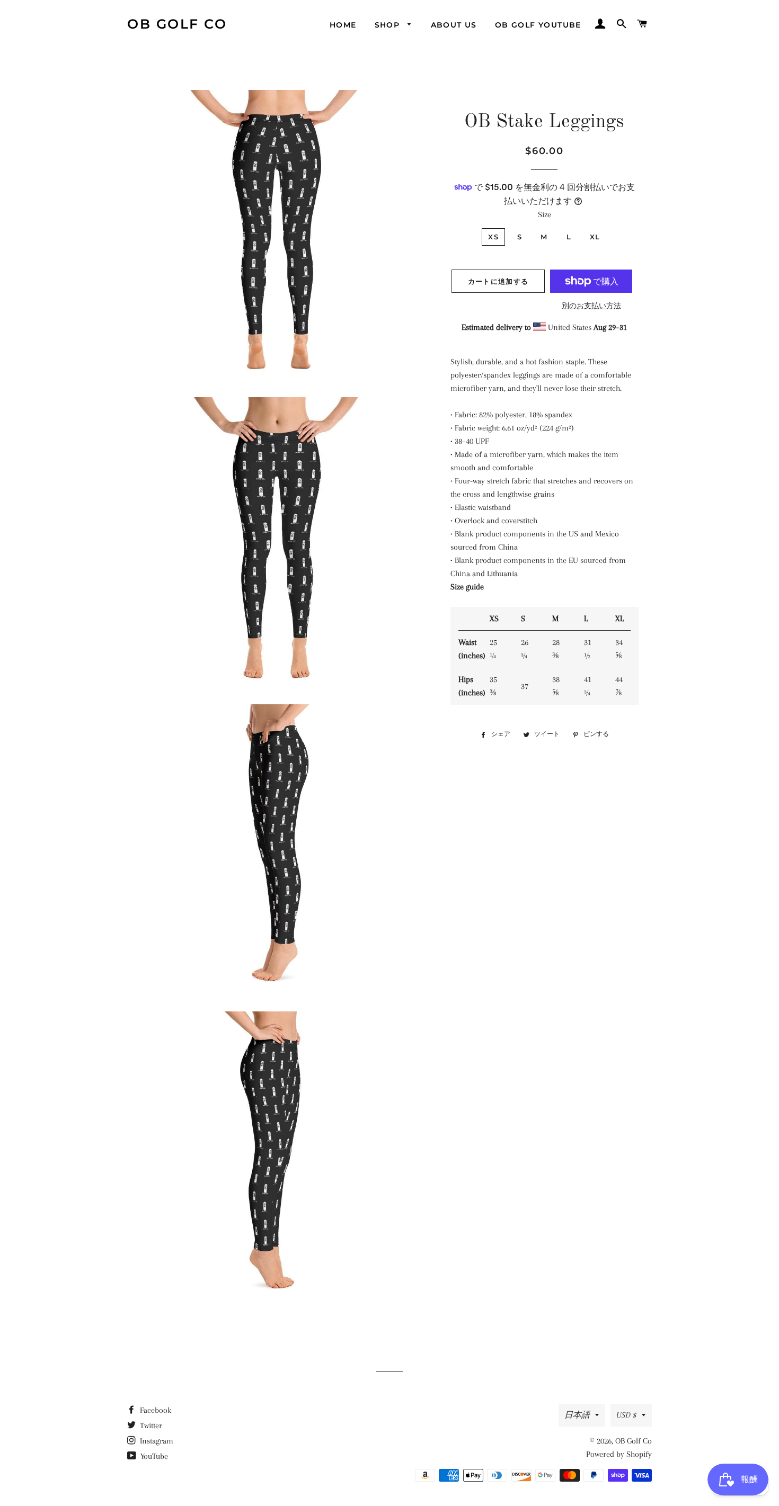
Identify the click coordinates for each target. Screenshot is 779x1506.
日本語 (577, 1415)
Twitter (150, 1425)
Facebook (154, 1410)
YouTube (153, 1456)
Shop (389, 25)
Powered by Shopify (619, 1454)
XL (595, 236)
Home (343, 25)
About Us (454, 25)
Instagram (155, 1441)
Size (544, 214)
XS (493, 236)
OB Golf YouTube (538, 25)
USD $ (626, 1415)
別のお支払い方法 (591, 306)
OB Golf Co (177, 24)
